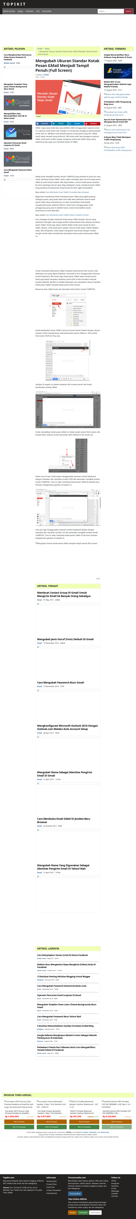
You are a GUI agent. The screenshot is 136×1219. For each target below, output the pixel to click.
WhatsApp (115, 1191)
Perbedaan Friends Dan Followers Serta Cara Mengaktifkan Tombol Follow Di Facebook (66, 1048)
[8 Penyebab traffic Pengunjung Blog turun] (118, 113)
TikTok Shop (95, 1212)
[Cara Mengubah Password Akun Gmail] (18, 186)
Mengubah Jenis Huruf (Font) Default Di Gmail (65, 639)
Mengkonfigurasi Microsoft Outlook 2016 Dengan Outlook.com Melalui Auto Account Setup (67, 727)
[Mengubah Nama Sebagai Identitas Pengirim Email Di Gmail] (68, 798)
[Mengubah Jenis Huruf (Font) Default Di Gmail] (68, 662)
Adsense (40, 1041)
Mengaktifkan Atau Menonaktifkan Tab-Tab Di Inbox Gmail (15, 115)
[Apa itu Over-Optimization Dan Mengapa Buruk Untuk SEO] (118, 131)
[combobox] (111, 11)
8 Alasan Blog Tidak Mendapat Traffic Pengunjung (117, 138)
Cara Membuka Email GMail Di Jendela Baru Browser (67, 192)
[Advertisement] (68, 31)
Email (6, 92)
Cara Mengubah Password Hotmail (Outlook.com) (61, 985)
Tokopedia (83, 1212)
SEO (38, 11)
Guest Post (50, 1187)
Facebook (115, 1186)
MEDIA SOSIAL (9, 11)
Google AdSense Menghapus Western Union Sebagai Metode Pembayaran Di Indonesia (67, 1036)
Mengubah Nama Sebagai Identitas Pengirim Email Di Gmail (64, 774)
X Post (113, 1188)
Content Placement (53, 1190)
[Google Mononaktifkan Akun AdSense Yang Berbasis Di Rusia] (118, 71)
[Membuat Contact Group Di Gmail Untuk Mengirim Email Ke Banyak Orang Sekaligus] (68, 619)
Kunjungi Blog (75, 1194)
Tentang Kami (51, 1181)
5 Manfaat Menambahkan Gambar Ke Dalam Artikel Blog (65, 1025)
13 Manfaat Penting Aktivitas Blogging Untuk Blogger (63, 976)
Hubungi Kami (51, 1193)
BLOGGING (46, 11)
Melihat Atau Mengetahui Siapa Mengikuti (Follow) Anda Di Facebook (66, 966)
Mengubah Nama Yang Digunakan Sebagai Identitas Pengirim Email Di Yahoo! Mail (63, 867)
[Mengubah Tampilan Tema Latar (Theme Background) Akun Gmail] (18, 102)
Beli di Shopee (19, 1122)
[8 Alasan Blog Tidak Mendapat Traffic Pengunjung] (118, 148)
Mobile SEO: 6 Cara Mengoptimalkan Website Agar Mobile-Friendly (118, 84)
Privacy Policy (51, 1184)
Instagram (115, 1183)
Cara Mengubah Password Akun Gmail (18, 171)
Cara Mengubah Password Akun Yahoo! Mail (59, 1016)
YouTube (114, 1196)
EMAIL (20, 11)
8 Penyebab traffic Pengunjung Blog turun (117, 103)
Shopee (72, 1212)
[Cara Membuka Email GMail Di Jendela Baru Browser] (68, 845)
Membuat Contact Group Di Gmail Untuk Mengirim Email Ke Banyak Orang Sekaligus (64, 594)
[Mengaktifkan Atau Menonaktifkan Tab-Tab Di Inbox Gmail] (18, 132)
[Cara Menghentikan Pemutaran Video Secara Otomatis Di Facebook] (18, 73)
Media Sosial (9, 63)
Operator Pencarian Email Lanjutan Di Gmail (15, 144)
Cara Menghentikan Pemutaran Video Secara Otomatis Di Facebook (18, 57)
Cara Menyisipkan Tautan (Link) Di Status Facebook (62, 955)
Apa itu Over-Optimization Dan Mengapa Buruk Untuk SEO (117, 120)
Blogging (40, 980)
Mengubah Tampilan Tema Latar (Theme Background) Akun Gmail (15, 86)
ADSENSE (29, 11)
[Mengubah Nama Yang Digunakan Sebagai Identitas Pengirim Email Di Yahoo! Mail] (68, 891)
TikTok (113, 1181)
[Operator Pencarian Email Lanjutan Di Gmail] (18, 159)
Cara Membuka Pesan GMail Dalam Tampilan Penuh (67, 215)
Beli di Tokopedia (19, 1127)
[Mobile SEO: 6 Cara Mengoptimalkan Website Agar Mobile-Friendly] (118, 95)
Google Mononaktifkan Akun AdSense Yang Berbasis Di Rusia (118, 56)
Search (128, 11)
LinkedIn (114, 1193)
